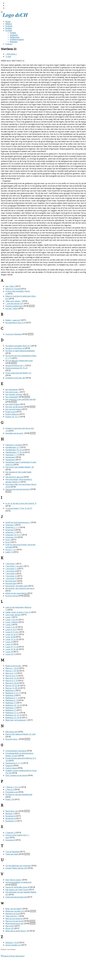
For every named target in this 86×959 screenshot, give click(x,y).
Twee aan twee (11, 854)
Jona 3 (8, 542)
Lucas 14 (9, 642)
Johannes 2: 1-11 (12, 527)
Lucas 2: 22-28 (11, 627)
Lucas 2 (8, 624)
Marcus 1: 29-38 (12, 670)
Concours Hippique (13, 334)
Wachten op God (12, 913)
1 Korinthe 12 (11, 576)
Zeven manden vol (13, 945)
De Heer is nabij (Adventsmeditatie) (20, 350)
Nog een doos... (11, 739)
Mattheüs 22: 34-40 (13, 717)
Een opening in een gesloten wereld (20, 399)
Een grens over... (12, 392)
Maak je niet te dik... (13, 666)
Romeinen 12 (10, 821)
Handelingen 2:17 (12, 447)
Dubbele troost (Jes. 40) (15, 378)
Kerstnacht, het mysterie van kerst (19, 588)
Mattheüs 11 (10, 703)
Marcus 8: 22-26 (12, 678)
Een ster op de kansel (14, 407)
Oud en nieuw (11, 768)
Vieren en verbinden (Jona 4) (17, 887)
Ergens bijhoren (12, 414)
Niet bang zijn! (11, 731)
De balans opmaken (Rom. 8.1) (18, 346)
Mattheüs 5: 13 (11, 700)
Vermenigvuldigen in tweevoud (18, 882)
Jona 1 (8, 539)
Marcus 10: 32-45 (12, 685)
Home (8, 21)
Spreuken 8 (10, 840)
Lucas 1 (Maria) (11, 622)
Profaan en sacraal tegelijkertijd (18, 794)
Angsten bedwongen (14, 306)
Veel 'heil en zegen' (13, 880)
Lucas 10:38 (10, 637)
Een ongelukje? (11, 397)
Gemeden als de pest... (14, 433)
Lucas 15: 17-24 (11, 646)
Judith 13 (9, 552)
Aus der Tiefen (11, 308)
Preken (13, 33)
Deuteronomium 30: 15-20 (16, 368)
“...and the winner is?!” (14, 303)
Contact (8, 44)
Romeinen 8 (10, 818)
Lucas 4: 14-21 (11, 629)
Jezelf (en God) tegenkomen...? (17, 522)
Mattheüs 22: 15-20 (13, 715)
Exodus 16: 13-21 (12, 416)
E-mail (8, 56)
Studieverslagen (17, 39)
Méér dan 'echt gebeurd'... (16, 720)
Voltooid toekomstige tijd (16, 897)
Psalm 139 (9, 799)
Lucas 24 (9, 651)
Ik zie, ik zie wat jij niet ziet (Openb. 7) (20, 503)
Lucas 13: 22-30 (11, 639)
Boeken (8, 28)
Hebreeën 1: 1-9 (12, 454)
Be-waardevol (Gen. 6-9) (15, 322)
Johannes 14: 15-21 (13, 535)
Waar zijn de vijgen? (13, 908)
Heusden (13, 42)
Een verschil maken (13, 409)
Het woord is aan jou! (14, 477)
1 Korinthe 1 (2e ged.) (14, 566)
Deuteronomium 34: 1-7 (15, 365)
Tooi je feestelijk (12, 851)
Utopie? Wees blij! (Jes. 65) (16, 868)
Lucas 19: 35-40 (11, 649)
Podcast (8, 26)
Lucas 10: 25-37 (11, 634)
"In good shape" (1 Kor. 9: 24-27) (18, 508)
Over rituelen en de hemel (16, 775)
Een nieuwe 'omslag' (14, 394)
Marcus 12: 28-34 (12, 688)
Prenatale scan (11, 792)
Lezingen (14, 35)
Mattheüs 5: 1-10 (12, 698)
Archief (8, 30)
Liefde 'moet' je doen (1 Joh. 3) (17, 612)
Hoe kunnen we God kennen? (17, 489)
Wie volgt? (9, 926)
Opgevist (9, 765)
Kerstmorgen (11, 581)
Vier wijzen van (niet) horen (16, 889)
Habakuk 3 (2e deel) (13, 445)
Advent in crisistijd (12, 288)
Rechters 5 (9, 813)
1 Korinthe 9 (10, 573)
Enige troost (10, 411)
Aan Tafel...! (10, 286)
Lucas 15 (9, 644)
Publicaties (14, 37)
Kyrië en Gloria (11, 595)
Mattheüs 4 (10, 695)
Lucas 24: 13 (10, 654)
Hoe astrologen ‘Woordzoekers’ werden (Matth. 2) (18, 480)
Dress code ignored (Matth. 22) (18, 373)
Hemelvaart (10, 457)
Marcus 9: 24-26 (12, 683)
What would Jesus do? (14, 923)
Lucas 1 (8, 617)
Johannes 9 (10, 530)
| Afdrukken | (11, 54)
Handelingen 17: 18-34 (14, 452)
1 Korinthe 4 (10, 571)
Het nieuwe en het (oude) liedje (18, 472)
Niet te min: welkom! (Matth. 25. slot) (20, 734)
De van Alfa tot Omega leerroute (19, 360)
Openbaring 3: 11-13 (14, 763)
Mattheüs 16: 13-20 (13, 705)
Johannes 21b (11, 537)
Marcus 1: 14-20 (12, 668)
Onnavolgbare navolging (15, 751)
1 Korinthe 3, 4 (11, 568)
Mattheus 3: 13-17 (12, 693)
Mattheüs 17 (10, 707)
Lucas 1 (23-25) (11, 619)
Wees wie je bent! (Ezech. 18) (17, 931)
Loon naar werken (13, 614)
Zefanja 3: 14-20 (12, 942)
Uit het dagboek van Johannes (18, 865)
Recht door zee (11, 811)
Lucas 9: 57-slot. (12, 632)
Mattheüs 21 (10, 710)
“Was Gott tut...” (11, 916)
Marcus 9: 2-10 (11, 680)
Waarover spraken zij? (14, 911)
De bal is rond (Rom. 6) (14, 348)
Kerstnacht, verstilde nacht (16, 586)
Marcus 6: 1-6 (11, 673)
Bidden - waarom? (12, 320)
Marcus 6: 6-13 (11, 675)
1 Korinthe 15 (11, 578)
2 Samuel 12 (10, 832)
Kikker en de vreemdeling (16, 593)
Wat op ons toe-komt (14, 921)
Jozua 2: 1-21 (10, 549)
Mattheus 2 (10, 690)
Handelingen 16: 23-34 (14, 450)
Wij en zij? (9, 928)
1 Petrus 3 (9, 789)
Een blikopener (11, 389)
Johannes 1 (10, 525)
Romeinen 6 (10, 816)
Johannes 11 (10, 532)
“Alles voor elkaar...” (13, 301)
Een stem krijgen (12, 404)
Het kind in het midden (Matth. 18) (19, 467)
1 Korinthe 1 (10, 563)
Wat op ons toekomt (14, 918)
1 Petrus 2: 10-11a (12, 787)
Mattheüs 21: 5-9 (12, 712)
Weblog (8, 24)
